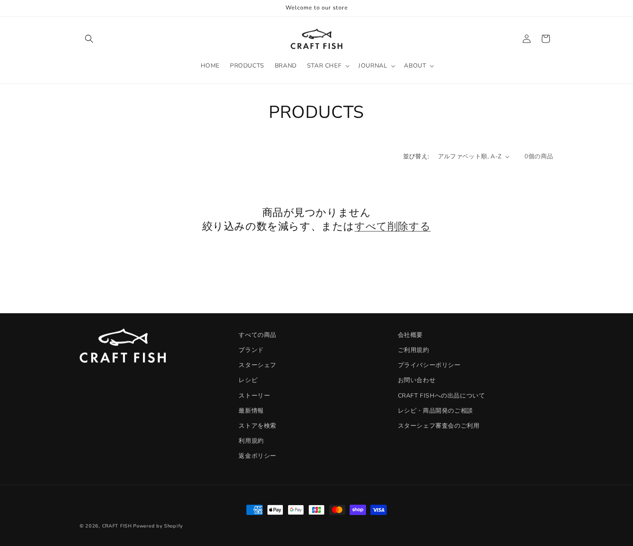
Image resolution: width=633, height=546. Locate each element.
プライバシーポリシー (429, 365)
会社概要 (410, 335)
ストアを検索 (257, 426)
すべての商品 (257, 335)
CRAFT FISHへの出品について (441, 395)
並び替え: (416, 156)
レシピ (248, 380)
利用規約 (251, 441)
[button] (89, 38)
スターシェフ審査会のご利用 (439, 426)
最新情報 (251, 411)
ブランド (251, 350)
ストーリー (254, 395)
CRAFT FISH (117, 526)
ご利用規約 (413, 350)
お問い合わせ (417, 380)
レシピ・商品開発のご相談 (435, 411)
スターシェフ (257, 365)
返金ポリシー (257, 456)
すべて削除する (392, 226)
